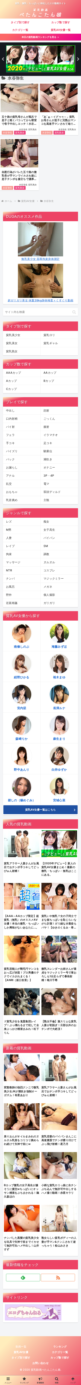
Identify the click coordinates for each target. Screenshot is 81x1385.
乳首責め (12, 500)
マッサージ (13, 562)
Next (78, 59)
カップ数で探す (59, 1357)
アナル (10, 475)
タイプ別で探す (20, 1357)
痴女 (46, 521)
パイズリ (12, 451)
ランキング (60, 1346)
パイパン (49, 538)
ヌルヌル (49, 562)
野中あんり (21, 769)
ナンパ (10, 578)
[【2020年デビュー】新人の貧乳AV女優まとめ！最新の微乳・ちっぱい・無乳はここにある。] (40, 59)
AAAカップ (13, 372)
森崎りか (21, 739)
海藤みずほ (59, 646)
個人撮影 (49, 595)
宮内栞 (21, 708)
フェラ (10, 435)
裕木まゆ (59, 677)
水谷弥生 (7, 132)
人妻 (9, 538)
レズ (9, 521)
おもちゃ (12, 492)
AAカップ (50, 372)
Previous (3, 59)
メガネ (48, 586)
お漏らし (12, 467)
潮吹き (48, 459)
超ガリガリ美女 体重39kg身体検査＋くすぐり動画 (40, 300)
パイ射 (10, 427)
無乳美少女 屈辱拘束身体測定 (40, 259)
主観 (46, 500)
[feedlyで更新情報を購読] (23, 1277)
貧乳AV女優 (21, 1352)
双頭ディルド (52, 492)
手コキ (10, 443)
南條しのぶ (21, 646)
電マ (46, 484)
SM (46, 546)
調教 (46, 554)
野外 (9, 595)
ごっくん (49, 418)
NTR (9, 570)
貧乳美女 (12, 343)
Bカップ (49, 381)
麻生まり (59, 739)
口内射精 (12, 418)
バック (10, 459)
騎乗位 (48, 451)
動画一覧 (21, 1346)
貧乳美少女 (13, 335)
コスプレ (49, 570)
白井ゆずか (59, 769)
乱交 (9, 484)
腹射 (46, 427)
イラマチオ (51, 435)
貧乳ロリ (49, 335)
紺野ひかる (21, 677)
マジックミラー (54, 578)
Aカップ (11, 381)
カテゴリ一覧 (60, 1352)
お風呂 (10, 586)
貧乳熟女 (19, 132)
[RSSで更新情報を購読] (58, 1277)
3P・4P (49, 475)
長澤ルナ (59, 708)
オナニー (49, 467)
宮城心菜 (59, 800)
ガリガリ (49, 603)
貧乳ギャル (51, 343)
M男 (8, 529)
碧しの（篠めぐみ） (22, 800)
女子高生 (49, 529)
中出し (10, 410)
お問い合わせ (40, 1363)
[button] (74, 312)
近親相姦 (12, 603)
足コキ (48, 443)
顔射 (46, 410)
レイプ (10, 546)
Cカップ (11, 389)
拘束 (9, 554)
